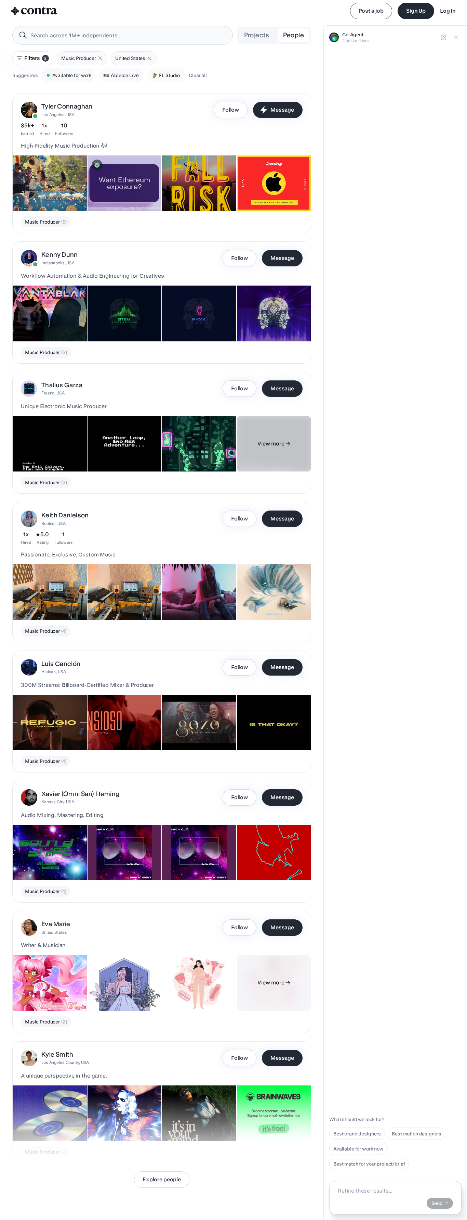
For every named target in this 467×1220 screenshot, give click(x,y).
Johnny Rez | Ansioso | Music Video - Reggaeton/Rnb (123, 730)
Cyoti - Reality (181, 603)
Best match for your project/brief (369, 1164)
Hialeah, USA (53, 671)
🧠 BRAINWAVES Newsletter (273, 1124)
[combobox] (122, 35)
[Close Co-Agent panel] (456, 37)
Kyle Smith (57, 1054)
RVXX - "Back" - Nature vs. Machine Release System (195, 321)
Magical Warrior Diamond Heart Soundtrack (45, 990)
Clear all (198, 75)
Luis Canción (61, 663)
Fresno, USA (53, 393)
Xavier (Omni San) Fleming (80, 793)
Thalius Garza (61, 385)
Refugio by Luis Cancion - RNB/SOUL (45, 730)
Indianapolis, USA (58, 263)
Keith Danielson (65, 515)
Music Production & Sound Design (113, 190)
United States (54, 932)
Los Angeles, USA (58, 114)
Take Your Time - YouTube (194, 863)
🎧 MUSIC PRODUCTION (44, 1124)
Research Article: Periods (194, 993)
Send (437, 1203)
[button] (100, 58)
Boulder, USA (53, 523)
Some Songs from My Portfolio (111, 599)
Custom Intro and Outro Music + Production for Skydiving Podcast (191, 187)
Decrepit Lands (183, 454)
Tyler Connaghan (67, 106)
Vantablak (28, 324)
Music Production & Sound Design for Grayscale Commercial (46, 187)
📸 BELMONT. (181, 1124)
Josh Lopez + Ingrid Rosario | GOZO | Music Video (197, 730)
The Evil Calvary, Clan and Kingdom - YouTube (45, 451)
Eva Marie (55, 924)
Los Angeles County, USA (65, 1062)
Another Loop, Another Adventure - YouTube (116, 451)
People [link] (293, 35)
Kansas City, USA (57, 802)
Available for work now (358, 1149)
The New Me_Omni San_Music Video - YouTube (47, 860)
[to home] (34, 11)
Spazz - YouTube (110, 863)
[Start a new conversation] (443, 37)
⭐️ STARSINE (107, 1124)
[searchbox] (128, 35)
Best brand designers (357, 1133)
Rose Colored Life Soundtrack (124, 993)
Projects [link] (256, 35)
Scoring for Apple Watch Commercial (268, 190)
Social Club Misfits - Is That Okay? (266, 730)
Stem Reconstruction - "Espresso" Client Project (119, 321)
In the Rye (252, 603)
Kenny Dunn (59, 254)
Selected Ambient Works (44, 603)
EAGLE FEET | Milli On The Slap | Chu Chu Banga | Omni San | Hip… (272, 856)
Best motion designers (416, 1133)
